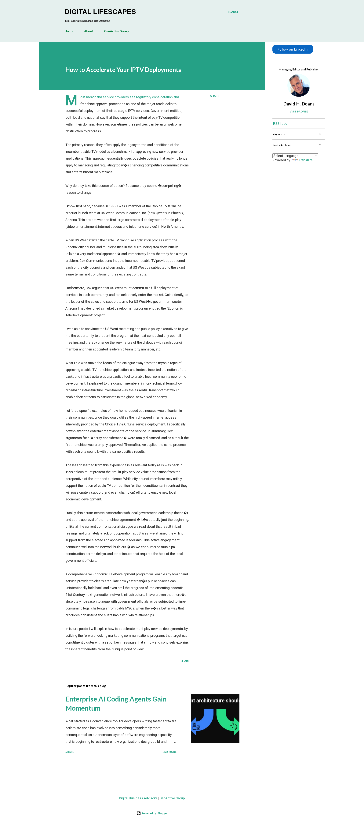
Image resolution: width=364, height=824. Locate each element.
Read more (169, 751)
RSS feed (280, 124)
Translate (306, 160)
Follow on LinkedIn (293, 49)
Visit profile (299, 111)
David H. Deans (299, 103)
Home (69, 31)
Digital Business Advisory (138, 798)
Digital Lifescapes (100, 12)
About (88, 31)
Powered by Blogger (154, 813)
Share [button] (214, 96)
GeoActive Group (116, 31)
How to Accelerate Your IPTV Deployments (123, 69)
